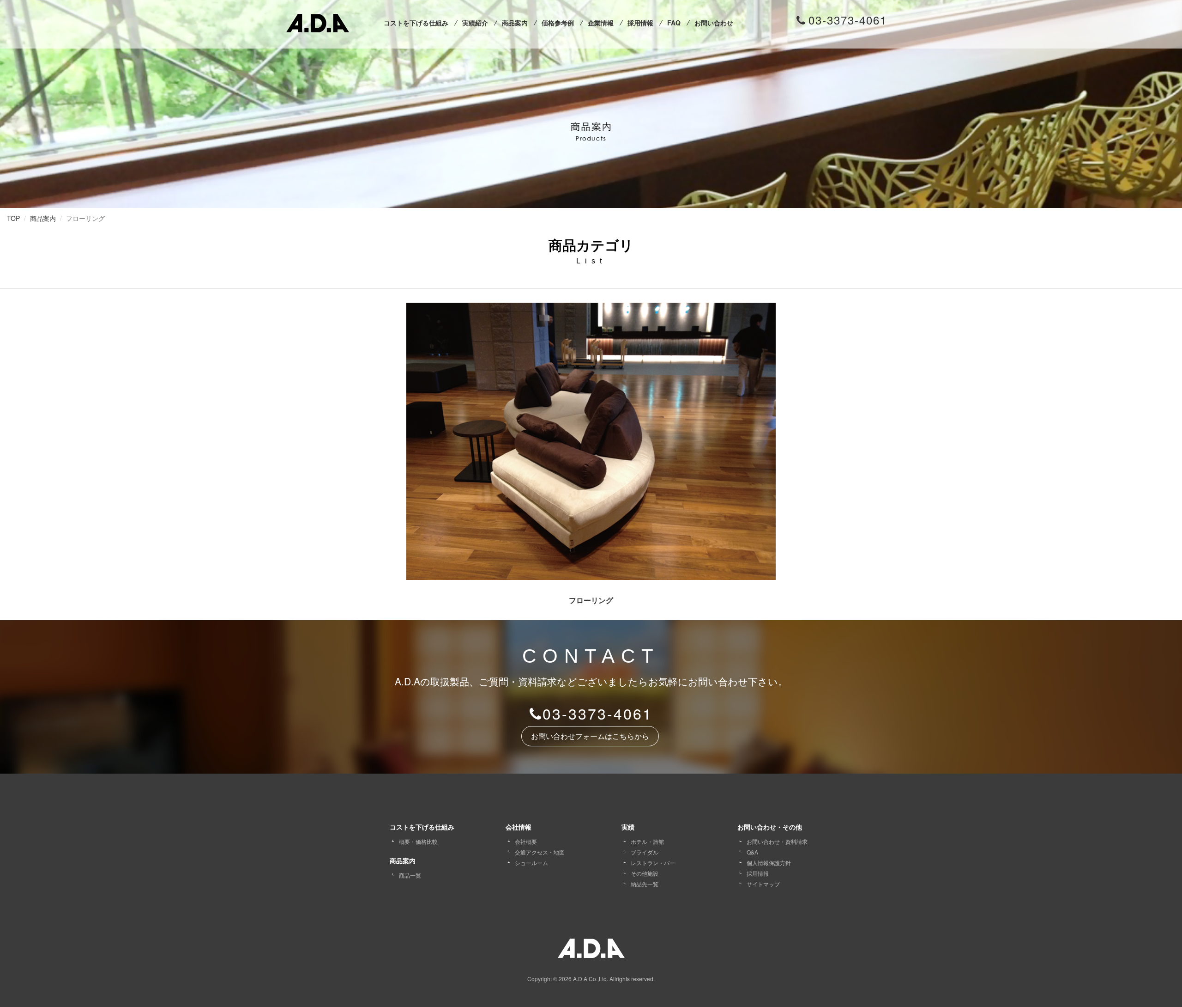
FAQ (674, 22)
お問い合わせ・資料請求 (777, 841)
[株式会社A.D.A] (317, 21)
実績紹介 (475, 22)
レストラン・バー (653, 863)
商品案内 (515, 22)
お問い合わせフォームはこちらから (590, 736)
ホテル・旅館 (647, 841)
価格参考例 (558, 22)
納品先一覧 (644, 884)
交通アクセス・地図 (540, 852)
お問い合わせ (713, 22)
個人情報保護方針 (769, 863)
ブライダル (644, 852)
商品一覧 (410, 875)
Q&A (752, 852)
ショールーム (531, 863)
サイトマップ (763, 884)
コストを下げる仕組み (416, 22)
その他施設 (644, 873)
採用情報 (640, 22)
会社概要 (526, 841)
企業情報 (601, 22)
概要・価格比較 (418, 841)
